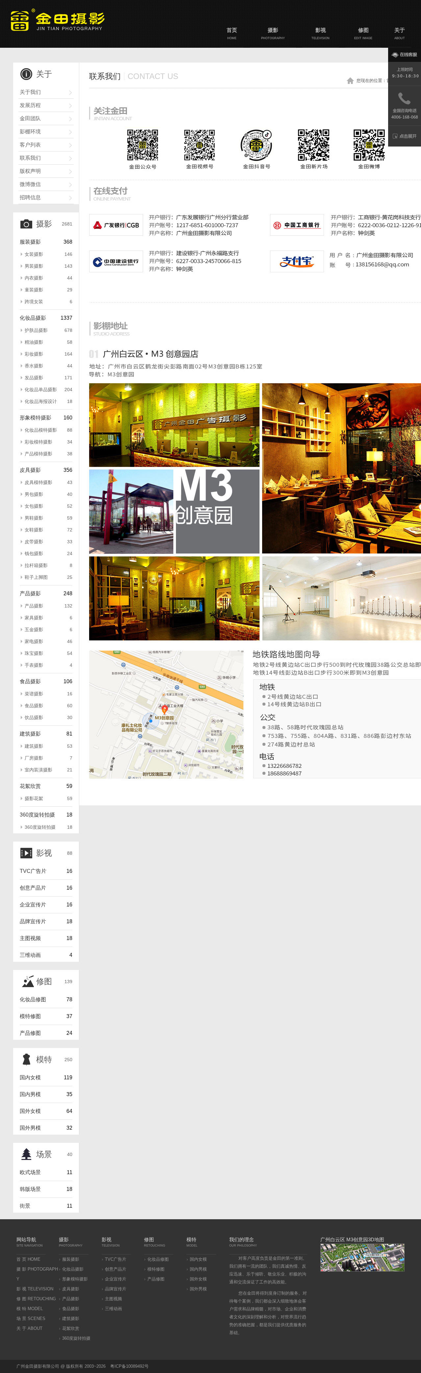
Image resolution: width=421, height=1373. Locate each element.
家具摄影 (48, 617)
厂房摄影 (48, 758)
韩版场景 (30, 1189)
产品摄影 (30, 593)
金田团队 (30, 118)
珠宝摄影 (48, 653)
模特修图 (30, 1016)
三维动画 (30, 955)
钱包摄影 (48, 553)
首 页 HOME (28, 1259)
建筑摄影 (30, 734)
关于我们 (30, 92)
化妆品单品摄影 (48, 389)
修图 (363, 33)
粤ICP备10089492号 (129, 1366)
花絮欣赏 (30, 786)
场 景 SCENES (30, 1318)
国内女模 (30, 1077)
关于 (399, 33)
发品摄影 (48, 377)
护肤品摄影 (48, 330)
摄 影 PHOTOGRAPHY (37, 1274)
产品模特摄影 (48, 453)
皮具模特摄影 (48, 482)
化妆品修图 (33, 999)
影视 (320, 33)
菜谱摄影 (48, 693)
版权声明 (30, 171)
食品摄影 (30, 681)
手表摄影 (48, 665)
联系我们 (30, 158)
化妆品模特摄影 (48, 430)
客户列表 (30, 145)
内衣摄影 (48, 278)
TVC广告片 (33, 871)
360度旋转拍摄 (37, 815)
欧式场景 (30, 1172)
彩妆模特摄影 (48, 441)
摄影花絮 (48, 798)
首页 (232, 33)
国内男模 (30, 1094)
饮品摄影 (48, 717)
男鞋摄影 (48, 518)
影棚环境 (30, 131)
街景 (25, 1206)
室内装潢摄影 (48, 769)
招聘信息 (30, 197)
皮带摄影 (48, 541)
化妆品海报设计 (48, 401)
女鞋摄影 (48, 529)
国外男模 (30, 1128)
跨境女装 (48, 301)
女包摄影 (48, 506)
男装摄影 (48, 266)
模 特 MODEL (29, 1308)
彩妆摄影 (48, 354)
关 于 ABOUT (29, 1328)
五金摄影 (48, 629)
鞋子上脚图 (48, 577)
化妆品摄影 (33, 318)
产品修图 (30, 1033)
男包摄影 (48, 494)
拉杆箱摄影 (48, 565)
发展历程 (30, 105)
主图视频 (30, 938)
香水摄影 (48, 365)
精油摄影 (48, 342)
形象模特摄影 (35, 417)
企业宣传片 (33, 904)
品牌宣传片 (33, 921)
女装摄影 (48, 254)
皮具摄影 (30, 470)
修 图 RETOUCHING (36, 1298)
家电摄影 (48, 641)
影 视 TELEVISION (34, 1288)
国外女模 (30, 1111)
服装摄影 (30, 242)
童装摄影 (48, 289)
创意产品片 (33, 888)
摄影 (273, 33)
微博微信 (30, 184)
